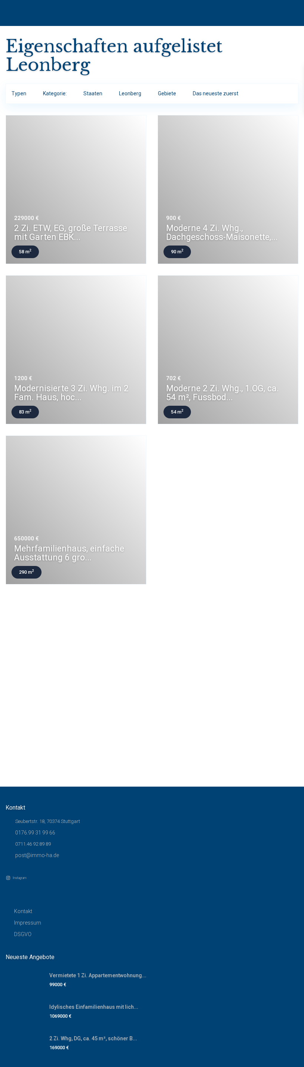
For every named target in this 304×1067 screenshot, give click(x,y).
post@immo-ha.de (37, 855)
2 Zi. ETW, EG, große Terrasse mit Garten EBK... (70, 232)
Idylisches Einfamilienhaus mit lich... (93, 1007)
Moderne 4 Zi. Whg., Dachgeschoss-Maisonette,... (222, 232)
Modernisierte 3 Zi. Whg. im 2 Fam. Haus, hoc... (71, 392)
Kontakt (23, 911)
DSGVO (23, 934)
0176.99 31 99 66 (35, 833)
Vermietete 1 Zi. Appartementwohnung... (97, 975)
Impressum (27, 923)
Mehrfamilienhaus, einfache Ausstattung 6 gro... (69, 553)
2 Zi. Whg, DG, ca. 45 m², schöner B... (93, 1038)
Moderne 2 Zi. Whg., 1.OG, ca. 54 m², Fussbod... (222, 392)
